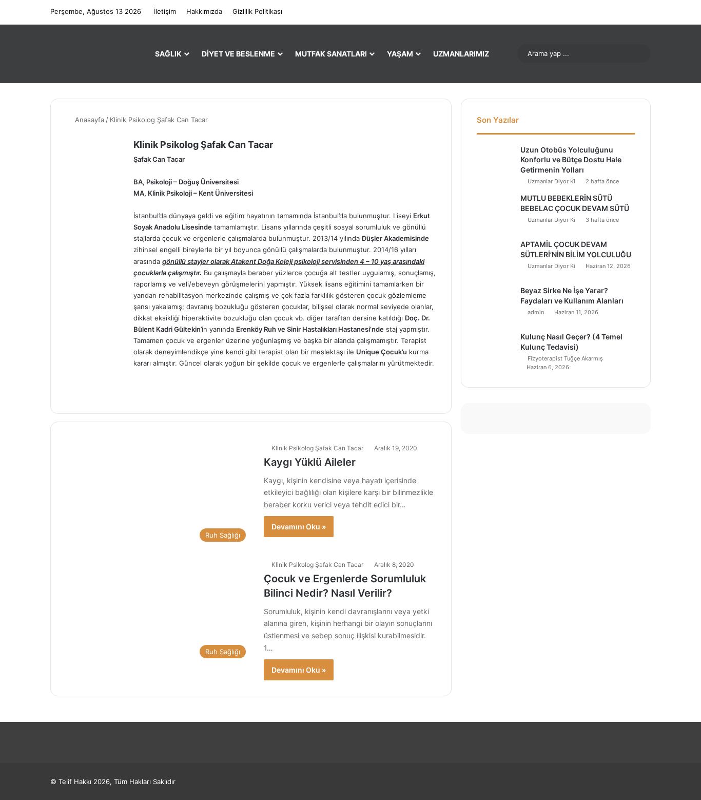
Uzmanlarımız (461, 53)
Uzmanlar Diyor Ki (551, 181)
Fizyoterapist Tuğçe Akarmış (565, 358)
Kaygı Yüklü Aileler (310, 462)
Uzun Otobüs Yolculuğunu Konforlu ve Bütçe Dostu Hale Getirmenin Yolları (570, 159)
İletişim (165, 11)
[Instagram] (139, 392)
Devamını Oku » (298, 526)
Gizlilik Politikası (257, 11)
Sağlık (168, 53)
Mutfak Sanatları (331, 53)
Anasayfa (88, 120)
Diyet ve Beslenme (238, 53)
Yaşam (400, 53)
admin (536, 312)
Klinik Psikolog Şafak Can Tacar (203, 144)
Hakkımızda (204, 11)
